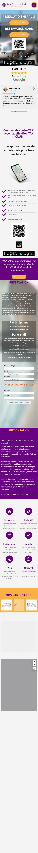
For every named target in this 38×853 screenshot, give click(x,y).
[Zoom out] (34, 664)
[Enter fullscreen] (34, 668)
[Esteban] (6, 605)
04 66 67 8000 (23, 329)
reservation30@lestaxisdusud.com (19, 349)
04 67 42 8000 (24, 326)
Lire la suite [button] (7, 106)
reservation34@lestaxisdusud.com (19, 346)
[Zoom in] (34, 661)
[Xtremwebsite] (19, 605)
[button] (34, 5)
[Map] (19, 685)
